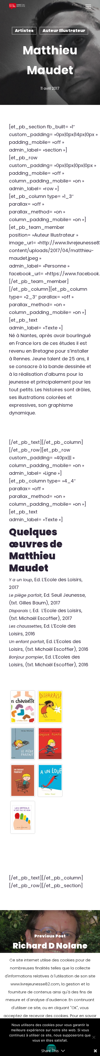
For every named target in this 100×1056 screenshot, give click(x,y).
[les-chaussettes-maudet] (22, 706)
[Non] (93, 1037)
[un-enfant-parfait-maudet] (22, 780)
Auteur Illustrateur (64, 31)
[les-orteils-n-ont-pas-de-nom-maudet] (22, 817)
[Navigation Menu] (88, 6)
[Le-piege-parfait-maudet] (22, 743)
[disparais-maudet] (50, 706)
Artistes (24, 31)
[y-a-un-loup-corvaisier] (50, 780)
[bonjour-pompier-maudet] (50, 743)
